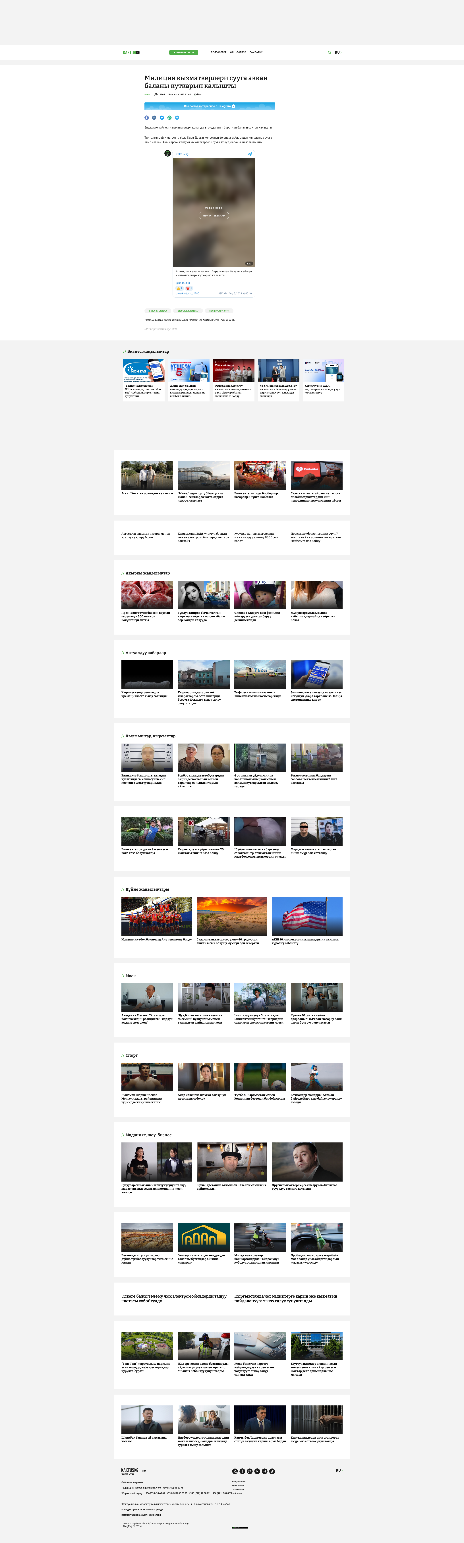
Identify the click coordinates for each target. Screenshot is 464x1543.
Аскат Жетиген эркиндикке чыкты (147, 493)
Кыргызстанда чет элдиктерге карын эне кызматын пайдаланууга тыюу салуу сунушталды (285, 1298)
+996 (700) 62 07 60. (224, 320)
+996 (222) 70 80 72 (199, 1493)
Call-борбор (238, 52)
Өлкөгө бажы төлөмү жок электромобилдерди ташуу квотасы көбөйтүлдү (174, 1298)
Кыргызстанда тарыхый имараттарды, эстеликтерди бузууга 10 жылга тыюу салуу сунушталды (199, 698)
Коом (147, 94)
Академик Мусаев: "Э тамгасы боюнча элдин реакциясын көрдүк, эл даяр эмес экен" (147, 1019)
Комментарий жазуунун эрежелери (141, 1514)
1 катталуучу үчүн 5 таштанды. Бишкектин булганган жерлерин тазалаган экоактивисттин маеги (258, 1019)
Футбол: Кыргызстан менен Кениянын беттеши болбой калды (259, 1096)
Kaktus (198, 94)
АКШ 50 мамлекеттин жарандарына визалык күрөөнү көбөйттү (305, 941)
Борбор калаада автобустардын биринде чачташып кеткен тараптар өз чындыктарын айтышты (201, 781)
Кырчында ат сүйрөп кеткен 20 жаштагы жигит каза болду (201, 851)
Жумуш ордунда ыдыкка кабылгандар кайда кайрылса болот (313, 616)
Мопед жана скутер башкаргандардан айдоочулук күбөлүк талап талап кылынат (256, 1259)
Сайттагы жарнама (132, 1482)
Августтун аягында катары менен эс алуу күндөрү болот (145, 535)
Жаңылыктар (181, 52)
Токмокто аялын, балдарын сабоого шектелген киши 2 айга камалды (314, 779)
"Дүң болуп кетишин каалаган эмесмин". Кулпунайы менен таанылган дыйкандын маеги (200, 1019)
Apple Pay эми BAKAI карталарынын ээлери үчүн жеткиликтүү (322, 389)
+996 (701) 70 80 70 (221, 1493)
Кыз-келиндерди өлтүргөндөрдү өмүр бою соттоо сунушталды (315, 1439)
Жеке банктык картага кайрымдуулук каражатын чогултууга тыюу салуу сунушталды (254, 1369)
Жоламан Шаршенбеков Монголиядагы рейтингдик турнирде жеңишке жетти (141, 1098)
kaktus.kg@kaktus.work (148, 1487)
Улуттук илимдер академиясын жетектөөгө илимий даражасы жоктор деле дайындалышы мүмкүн (314, 1369)
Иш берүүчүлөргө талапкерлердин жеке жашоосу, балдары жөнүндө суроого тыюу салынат (203, 1441)
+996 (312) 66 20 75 (173, 1487)
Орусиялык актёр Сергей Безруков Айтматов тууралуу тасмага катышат (304, 1186)
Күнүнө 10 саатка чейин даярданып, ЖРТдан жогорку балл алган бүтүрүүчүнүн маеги (316, 1019)
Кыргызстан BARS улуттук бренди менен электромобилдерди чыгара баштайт (203, 537)
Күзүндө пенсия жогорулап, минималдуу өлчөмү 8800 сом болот (256, 537)
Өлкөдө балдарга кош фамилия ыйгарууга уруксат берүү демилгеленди (257, 616)
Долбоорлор (219, 52)
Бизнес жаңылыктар (148, 351)
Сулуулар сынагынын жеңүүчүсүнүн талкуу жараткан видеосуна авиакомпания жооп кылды (153, 1188)
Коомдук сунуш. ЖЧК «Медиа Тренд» (142, 1509)
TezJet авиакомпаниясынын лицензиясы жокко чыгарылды (257, 694)
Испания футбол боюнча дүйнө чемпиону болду (156, 939)
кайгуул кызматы (188, 310)
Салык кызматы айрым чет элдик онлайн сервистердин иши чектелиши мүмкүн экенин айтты (316, 497)
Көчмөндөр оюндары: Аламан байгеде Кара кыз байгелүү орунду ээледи (316, 1098)
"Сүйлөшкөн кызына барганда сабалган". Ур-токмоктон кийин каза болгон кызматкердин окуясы (260, 853)
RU (338, 1470)
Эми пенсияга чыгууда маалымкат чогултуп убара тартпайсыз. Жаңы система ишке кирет (316, 696)
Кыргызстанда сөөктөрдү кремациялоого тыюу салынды (144, 694)
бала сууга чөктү (219, 310)
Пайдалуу (256, 52)
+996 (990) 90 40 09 (154, 1493)
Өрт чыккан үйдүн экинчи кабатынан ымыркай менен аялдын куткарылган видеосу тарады (256, 781)
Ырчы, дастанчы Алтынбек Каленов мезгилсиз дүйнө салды (231, 1186)
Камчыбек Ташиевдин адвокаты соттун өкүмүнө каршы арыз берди (260, 1439)
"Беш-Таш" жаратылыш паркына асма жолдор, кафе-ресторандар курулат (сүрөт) (145, 1367)
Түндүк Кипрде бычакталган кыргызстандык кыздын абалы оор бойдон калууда (201, 616)
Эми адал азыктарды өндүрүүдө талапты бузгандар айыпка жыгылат (201, 1259)
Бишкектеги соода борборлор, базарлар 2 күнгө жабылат (256, 495)
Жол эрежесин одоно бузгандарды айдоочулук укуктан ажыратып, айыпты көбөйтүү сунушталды (203, 1367)
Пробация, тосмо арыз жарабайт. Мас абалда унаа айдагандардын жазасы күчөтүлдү (315, 1259)
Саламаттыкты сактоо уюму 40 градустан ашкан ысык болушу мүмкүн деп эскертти (228, 941)
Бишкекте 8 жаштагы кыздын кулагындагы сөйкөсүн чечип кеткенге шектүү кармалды (143, 779)
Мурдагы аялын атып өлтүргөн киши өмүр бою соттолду (314, 851)
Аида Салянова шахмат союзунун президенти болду (202, 1096)
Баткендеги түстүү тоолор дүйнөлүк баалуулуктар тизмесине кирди (147, 1259)
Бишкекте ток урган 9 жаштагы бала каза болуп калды (144, 851)
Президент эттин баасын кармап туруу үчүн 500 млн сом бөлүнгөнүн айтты (145, 616)
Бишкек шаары (158, 310)
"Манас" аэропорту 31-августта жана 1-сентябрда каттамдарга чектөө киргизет (200, 497)
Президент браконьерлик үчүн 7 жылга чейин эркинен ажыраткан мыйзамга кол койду (316, 537)
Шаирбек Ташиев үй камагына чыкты (144, 1439)
